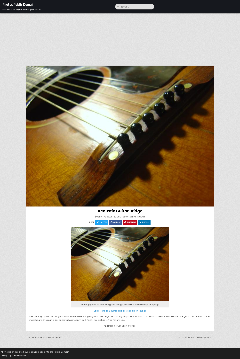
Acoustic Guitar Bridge (120, 211)
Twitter (103, 222)
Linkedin (145, 222)
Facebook (116, 222)
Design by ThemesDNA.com (15, 355)
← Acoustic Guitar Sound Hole (43, 337)
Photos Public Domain (18, 4)
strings (132, 326)
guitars (117, 326)
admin (99, 217)
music (124, 326)
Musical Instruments (135, 216)
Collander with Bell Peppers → (196, 337)
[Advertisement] (120, 38)
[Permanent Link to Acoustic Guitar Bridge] (120, 136)
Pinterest (131, 222)
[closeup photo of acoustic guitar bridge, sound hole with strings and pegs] (120, 301)
